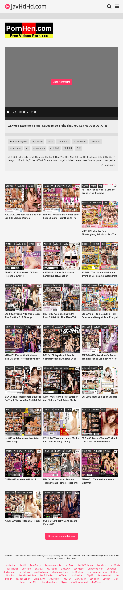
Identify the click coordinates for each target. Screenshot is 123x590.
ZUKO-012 (86, 451)
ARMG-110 (10, 244)
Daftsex (115, 572)
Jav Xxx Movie (41, 572)
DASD (68, 327)
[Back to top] (112, 580)
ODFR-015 (48, 492)
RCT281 (95, 244)
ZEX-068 (54, 148)
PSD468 (95, 410)
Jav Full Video (46, 575)
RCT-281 (86, 244)
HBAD (68, 451)
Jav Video (62, 575)
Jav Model (79, 568)
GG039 (94, 285)
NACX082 (21, 186)
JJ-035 (9, 410)
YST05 (93, 186)
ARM (66, 244)
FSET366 (96, 327)
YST (100, 186)
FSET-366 (86, 327)
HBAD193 (59, 451)
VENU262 (59, 410)
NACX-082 (10, 186)
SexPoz (39, 568)
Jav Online (10, 565)
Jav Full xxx (24, 572)
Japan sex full (104, 575)
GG (100, 285)
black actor (63, 141)
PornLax (10, 575)
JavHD (22, 565)
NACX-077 (48, 186)
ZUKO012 (98, 451)
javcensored (80, 141)
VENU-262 (48, 410)
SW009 (18, 285)
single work (39, 148)
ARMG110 (21, 244)
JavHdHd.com (28, 6)
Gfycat (64, 582)
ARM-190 (48, 368)
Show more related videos (61, 536)
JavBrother (77, 572)
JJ (23, 410)
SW (24, 285)
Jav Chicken (77, 575)
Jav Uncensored (79, 582)
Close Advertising (61, 82)
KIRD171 (20, 327)
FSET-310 (48, 285)
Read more (109, 165)
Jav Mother (12, 568)
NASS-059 (10, 492)
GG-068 (85, 368)
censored (95, 141)
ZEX (79, 148)
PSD (103, 410)
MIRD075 (97, 203)
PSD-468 (86, 410)
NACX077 (59, 186)
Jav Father (51, 568)
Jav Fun (67, 579)
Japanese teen (95, 568)
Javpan (106, 579)
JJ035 (17, 410)
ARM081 (58, 244)
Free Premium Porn (97, 572)
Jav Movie (115, 565)
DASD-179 (48, 327)
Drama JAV (39, 579)
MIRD (106, 203)
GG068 (94, 368)
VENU (68, 410)
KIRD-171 (10, 327)
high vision (37, 141)
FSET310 (58, 285)
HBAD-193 (48, 451)
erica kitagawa (19, 141)
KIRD (28, 327)
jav (27, 148)
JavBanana (9, 572)
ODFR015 (59, 492)
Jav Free (69, 565)
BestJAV (65, 568)
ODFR (68, 492)
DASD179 (59, 327)
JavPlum (26, 568)
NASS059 (21, 492)
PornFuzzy (35, 565)
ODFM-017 (10, 451)
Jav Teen (94, 579)
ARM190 (58, 368)
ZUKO (107, 451)
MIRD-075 (86, 203)
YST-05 (85, 186)
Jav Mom (101, 565)
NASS (29, 492)
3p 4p (50, 141)
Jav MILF (33, 582)
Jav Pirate (54, 579)
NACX (30, 186)
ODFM (30, 451)
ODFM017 (21, 451)
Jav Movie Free (49, 582)
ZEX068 (68, 148)
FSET (66, 285)
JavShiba (111, 568)
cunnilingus (15, 148)
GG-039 (85, 285)
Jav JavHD (80, 579)
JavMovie (96, 582)
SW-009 (9, 285)
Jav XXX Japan (85, 565)
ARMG (31, 244)
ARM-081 (48, 244)
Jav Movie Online (27, 575)
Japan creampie (53, 565)
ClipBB (90, 575)
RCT (103, 244)
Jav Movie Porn (60, 572)
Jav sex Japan (23, 579)
